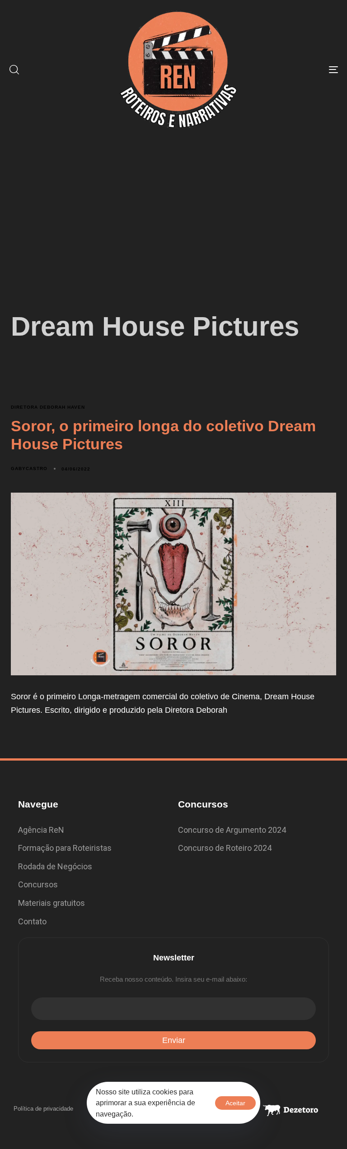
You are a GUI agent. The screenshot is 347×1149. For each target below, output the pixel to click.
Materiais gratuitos (51, 903)
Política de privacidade (43, 1108)
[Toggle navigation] (283, 69)
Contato (32, 921)
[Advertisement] (173, 206)
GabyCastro (29, 468)
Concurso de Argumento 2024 (232, 830)
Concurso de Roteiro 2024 (225, 848)
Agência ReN (41, 830)
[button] (14, 69)
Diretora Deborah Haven (48, 407)
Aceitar (235, 1103)
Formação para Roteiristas (65, 848)
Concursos (38, 884)
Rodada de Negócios (55, 866)
